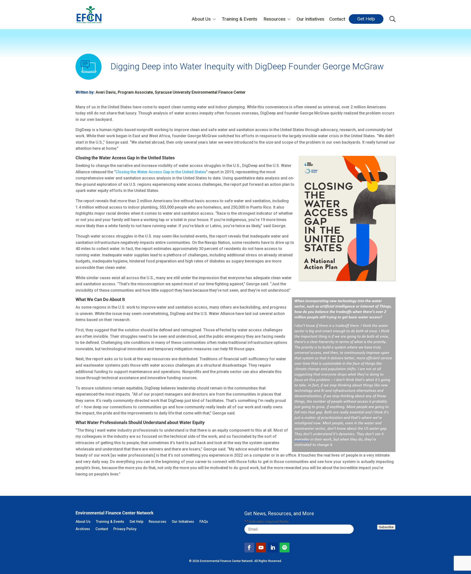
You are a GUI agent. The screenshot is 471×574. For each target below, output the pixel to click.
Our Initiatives (310, 19)
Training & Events (239, 19)
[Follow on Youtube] (261, 547)
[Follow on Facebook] (249, 547)
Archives (83, 529)
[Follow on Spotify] (284, 547)
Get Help (366, 19)
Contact (337, 19)
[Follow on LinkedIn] (273, 547)
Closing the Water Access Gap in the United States (161, 172)
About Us (201, 19)
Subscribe (386, 527)
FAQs (203, 522)
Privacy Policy (124, 529)
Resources (274, 19)
